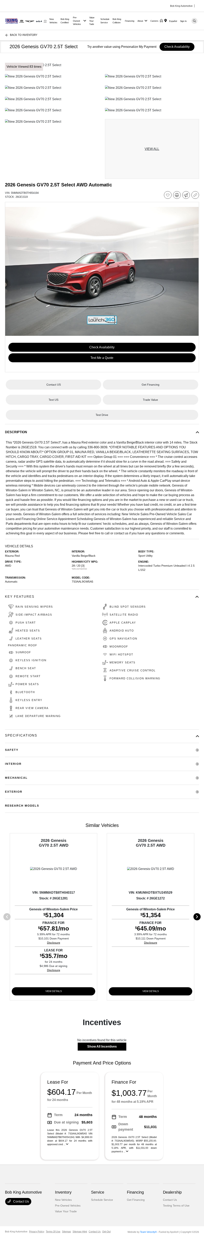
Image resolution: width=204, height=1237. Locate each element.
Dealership (172, 1192)
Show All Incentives (102, 1046)
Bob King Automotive (16, 1231)
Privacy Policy (36, 1231)
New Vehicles (63, 1199)
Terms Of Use (53, 1231)
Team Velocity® (148, 1232)
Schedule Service (102, 1199)
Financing (135, 1192)
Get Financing (136, 1199)
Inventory (63, 1192)
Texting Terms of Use (176, 1205)
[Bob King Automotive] (26, 20)
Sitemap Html (80, 1231)
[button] (102, 271)
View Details (53, 991)
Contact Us (20, 1201)
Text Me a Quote (101, 357)
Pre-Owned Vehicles (67, 1205)
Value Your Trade (66, 1211)
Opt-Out (106, 1231)
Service (97, 1192)
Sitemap (66, 1231)
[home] (162, 21)
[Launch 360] (102, 320)
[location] (166, 21)
